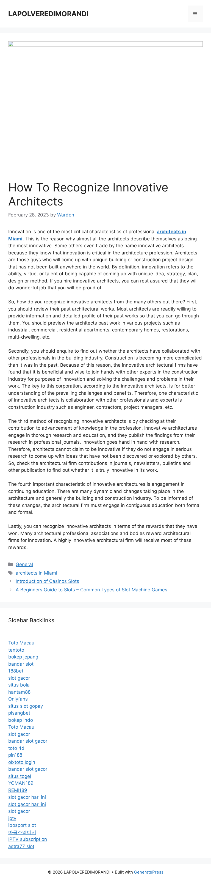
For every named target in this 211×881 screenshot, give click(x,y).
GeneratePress (148, 872)
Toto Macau (21, 643)
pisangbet (19, 713)
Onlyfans (18, 699)
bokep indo (20, 720)
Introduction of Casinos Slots (47, 581)
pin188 (15, 755)
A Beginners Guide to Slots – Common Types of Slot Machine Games (91, 589)
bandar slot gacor (27, 741)
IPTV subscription (27, 839)
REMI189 (17, 790)
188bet (15, 671)
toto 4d (16, 748)
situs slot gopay (25, 706)
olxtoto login (21, 762)
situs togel (19, 776)
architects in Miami (36, 573)
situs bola (19, 685)
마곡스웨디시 (22, 832)
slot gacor (19, 678)
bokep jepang (23, 657)
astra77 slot (21, 846)
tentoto (16, 650)
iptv (12, 818)
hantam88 (19, 692)
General (24, 564)
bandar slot (21, 664)
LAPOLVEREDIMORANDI (48, 14)
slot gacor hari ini (27, 797)
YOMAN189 (21, 783)
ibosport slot (22, 825)
